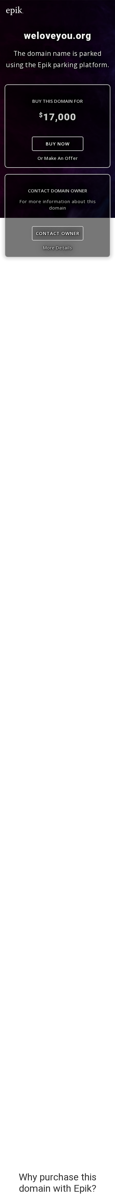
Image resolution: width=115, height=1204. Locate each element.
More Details (57, 247)
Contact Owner (57, 233)
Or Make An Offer (57, 158)
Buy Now (58, 144)
